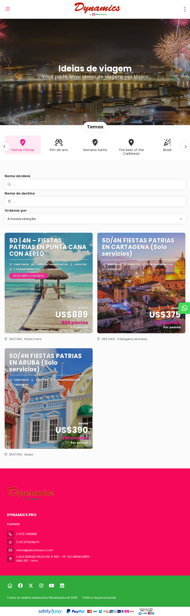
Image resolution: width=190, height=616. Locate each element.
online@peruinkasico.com (34, 550)
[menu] (185, 9)
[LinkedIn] (62, 585)
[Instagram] (41, 585)
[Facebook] (20, 585)
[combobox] (95, 201)
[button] (4, 146)
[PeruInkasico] (30, 494)
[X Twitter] (31, 585)
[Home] (10, 585)
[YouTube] (51, 585)
